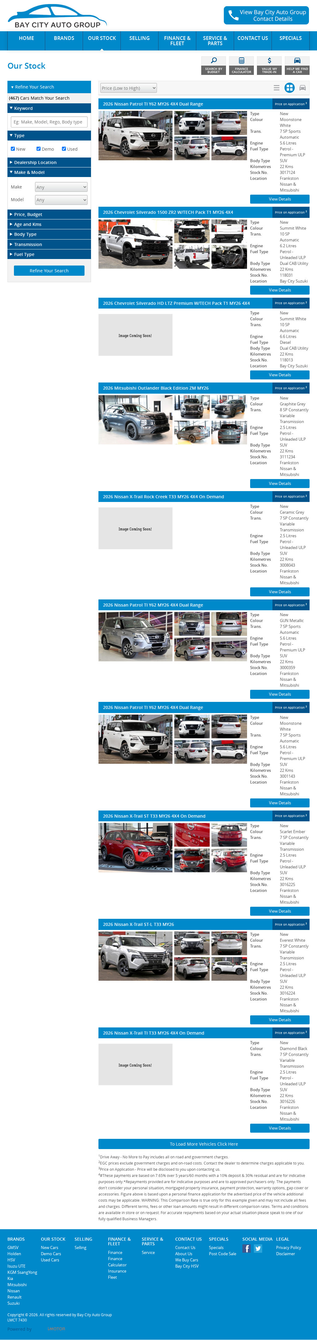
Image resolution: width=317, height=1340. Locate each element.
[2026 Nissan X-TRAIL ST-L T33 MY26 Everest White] (172, 956)
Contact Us (185, 1247)
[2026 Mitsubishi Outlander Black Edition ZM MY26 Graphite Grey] (172, 420)
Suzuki (13, 1303)
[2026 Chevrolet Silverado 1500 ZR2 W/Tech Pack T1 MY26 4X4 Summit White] (172, 244)
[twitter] (259, 1250)
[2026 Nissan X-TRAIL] (172, 528)
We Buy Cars (186, 1260)
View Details (280, 199)
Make (16, 187)
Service (148, 1252)
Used (72, 149)
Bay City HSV (187, 1266)
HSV (11, 1260)
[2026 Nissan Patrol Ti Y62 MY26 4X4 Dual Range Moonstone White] (172, 135)
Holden (14, 1253)
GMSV (13, 1247)
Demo (47, 149)
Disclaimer (285, 1253)
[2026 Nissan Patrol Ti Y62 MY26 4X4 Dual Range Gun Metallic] (172, 636)
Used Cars (50, 1260)
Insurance (117, 1271)
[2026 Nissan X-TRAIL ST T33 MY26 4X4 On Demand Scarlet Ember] (172, 847)
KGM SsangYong (22, 1272)
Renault (14, 1297)
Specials (216, 1247)
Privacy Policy (288, 1247)
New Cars (49, 1247)
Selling (80, 1247)
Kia (10, 1278)
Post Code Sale (222, 1253)
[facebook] (248, 1250)
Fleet (112, 1277)
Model (17, 199)
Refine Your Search (32, 87)
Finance (115, 1252)
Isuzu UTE (16, 1266)
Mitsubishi (17, 1284)
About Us (183, 1253)
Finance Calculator (117, 1262)
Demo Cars (51, 1253)
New (20, 149)
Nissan (13, 1291)
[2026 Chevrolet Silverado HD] (172, 335)
